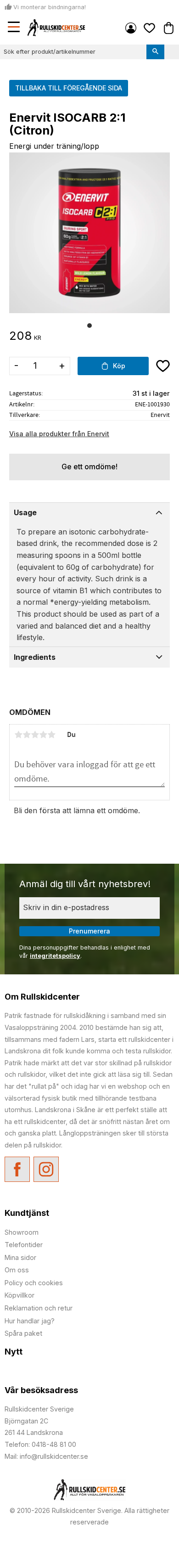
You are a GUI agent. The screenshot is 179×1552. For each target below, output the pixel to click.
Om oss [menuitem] (17, 1270)
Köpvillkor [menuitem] (19, 1295)
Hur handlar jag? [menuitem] (30, 1321)
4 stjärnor (43, 735)
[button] (15, 28)
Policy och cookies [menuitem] (34, 1283)
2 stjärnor (26, 735)
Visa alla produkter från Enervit (59, 434)
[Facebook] (17, 1169)
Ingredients (35, 657)
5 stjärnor (51, 735)
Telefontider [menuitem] (24, 1244)
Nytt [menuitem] (13, 1351)
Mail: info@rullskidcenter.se (46, 1456)
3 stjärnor (35, 735)
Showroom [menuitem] (22, 1232)
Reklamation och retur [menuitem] (39, 1308)
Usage (25, 512)
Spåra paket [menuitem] (23, 1333)
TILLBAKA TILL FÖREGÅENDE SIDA (68, 88)
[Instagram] (46, 1169)
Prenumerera (89, 931)
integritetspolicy (55, 955)
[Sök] (155, 52)
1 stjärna (18, 735)
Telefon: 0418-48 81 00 (40, 1444)
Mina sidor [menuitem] (130, 28)
